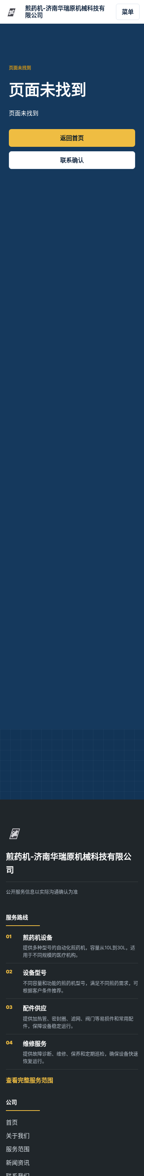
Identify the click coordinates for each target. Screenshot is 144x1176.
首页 (12, 1122)
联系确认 (72, 160)
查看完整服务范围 (29, 1080)
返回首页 (72, 138)
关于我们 (18, 1135)
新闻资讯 (18, 1162)
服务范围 (18, 1149)
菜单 (128, 12)
